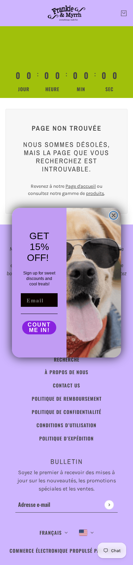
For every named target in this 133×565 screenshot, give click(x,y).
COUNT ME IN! (39, 327)
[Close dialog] (113, 215)
